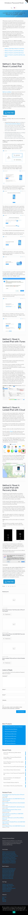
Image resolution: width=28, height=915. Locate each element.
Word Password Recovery (10, 733)
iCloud (11, 431)
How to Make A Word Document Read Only (12, 785)
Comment (5, 676)
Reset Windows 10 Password (9, 862)
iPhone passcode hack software (13, 123)
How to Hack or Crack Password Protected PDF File (13, 774)
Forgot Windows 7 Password (8, 857)
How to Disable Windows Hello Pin (11, 782)
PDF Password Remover (10, 743)
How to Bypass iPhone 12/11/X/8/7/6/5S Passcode (13, 826)
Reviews (4, 899)
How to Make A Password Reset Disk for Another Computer (12, 758)
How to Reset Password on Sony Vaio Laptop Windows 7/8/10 (13, 762)
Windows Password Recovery (9, 868)
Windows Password (6, 889)
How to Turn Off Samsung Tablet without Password (12, 753)
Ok (14, 912)
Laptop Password (6, 891)
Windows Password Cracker (8, 851)
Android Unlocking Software (11, 729)
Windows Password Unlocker (9, 853)
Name (4, 689)
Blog (3, 898)
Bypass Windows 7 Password (9, 861)
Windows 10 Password (7, 884)
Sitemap (4, 901)
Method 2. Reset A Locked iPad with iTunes (14, 50)
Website (4, 700)
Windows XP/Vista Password (8, 888)
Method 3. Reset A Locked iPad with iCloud (14, 52)
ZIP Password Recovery (10, 741)
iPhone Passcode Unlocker (11, 731)
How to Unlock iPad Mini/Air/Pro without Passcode (13, 806)
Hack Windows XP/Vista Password (10, 856)
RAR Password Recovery (10, 738)
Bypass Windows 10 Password (9, 854)
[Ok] (26, 910)
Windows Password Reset (14, 3)
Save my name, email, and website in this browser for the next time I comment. (12, 708)
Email (4, 694)
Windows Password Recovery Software (13, 726)
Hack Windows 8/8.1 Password (9, 858)
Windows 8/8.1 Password (8, 885)
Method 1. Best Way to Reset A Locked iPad (14, 48)
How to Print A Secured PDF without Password (13, 766)
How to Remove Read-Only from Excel (11, 769)
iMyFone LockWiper (7, 92)
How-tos (4, 897)
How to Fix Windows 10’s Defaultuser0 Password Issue (11, 778)
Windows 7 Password (7, 887)
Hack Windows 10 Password (8, 860)
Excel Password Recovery (10, 736)
